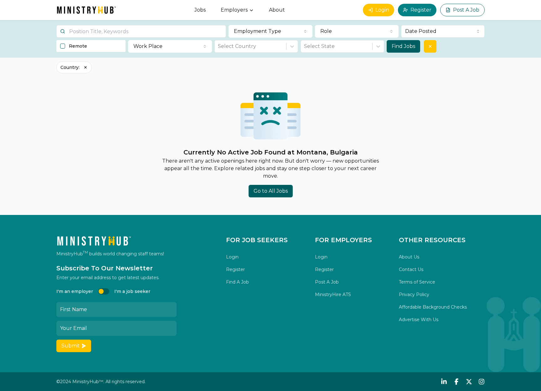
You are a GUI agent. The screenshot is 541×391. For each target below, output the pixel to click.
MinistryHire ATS (333, 294)
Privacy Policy (414, 294)
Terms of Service (417, 282)
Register (420, 10)
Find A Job (237, 282)
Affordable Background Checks (433, 307)
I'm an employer (74, 291)
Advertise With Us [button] (418, 319)
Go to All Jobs (271, 191)
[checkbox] (62, 46)
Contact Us (411, 269)
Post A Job (466, 10)
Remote (78, 46)
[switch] (103, 291)
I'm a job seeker (132, 291)
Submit (70, 346)
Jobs (200, 10)
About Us (409, 257)
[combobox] (443, 31)
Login (382, 10)
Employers (234, 10)
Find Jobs (403, 46)
